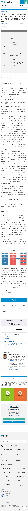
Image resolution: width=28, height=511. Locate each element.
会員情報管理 (7, 493)
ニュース (3, 454)
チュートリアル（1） (14, 37)
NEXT (24, 305)
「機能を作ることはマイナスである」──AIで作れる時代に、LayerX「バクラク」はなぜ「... (14, 337)
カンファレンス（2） (14, 59)
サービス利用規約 (8, 499)
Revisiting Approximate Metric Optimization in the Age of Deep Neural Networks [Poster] (16, 62)
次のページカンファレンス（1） (14, 299)
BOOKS (18, 460)
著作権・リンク (8, 491)
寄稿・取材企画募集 (7, 449)
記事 (17, 454)
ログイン (14, 422)
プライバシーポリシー (9, 500)
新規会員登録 (14, 418)
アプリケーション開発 (12, 5)
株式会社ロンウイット (14, 360)
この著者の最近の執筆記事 (13, 369)
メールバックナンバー (14, 415)
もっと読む (5, 346)
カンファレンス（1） (14, 52)
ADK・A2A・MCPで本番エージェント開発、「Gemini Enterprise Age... (13, 340)
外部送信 (7, 502)
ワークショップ (13, 69)
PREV (4, 305)
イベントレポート (4, 26)
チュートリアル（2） (14, 42)
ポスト (19, 329)
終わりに (11, 70)
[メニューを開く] (2, 2)
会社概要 (7, 497)
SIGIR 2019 (6, 314)
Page (4, 37)
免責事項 (7, 495)
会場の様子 (12, 35)
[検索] (2, 5)
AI (5, 5)
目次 (14, 31)
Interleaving (13, 48)
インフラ (21, 5)
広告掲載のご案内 (21, 449)
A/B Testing (13, 38)
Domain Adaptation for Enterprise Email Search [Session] (17, 54)
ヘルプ (6, 489)
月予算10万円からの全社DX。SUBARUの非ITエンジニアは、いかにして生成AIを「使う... (14, 344)
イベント (3, 460)
